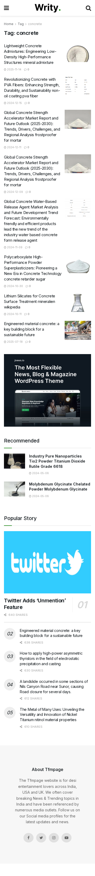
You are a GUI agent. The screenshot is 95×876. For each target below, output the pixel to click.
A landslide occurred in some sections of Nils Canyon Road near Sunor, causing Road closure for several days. (54, 686)
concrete (35, 24)
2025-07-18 (14, 341)
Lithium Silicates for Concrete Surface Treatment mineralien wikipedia (29, 301)
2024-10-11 (14, 314)
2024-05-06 (40, 473)
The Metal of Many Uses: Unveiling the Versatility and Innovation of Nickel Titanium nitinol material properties (52, 714)
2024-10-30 (14, 286)
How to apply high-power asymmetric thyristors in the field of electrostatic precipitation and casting (51, 658)
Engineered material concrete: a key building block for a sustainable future (31, 329)
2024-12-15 (14, 102)
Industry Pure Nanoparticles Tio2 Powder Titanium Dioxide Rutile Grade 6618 (57, 461)
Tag (21, 24)
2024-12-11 (13, 147)
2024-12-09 (14, 191)
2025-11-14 (13, 69)
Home (8, 24)
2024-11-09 (14, 247)
